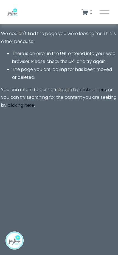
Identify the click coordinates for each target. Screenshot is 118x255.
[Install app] (14, 240)
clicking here (93, 89)
